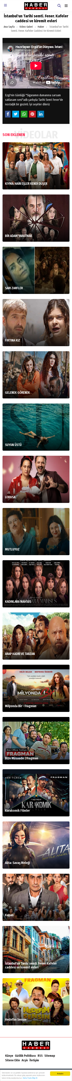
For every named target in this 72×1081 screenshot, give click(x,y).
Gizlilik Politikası (25, 1056)
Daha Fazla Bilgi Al (30, 1078)
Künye (9, 1056)
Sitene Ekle (12, 1060)
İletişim (34, 1060)
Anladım (60, 1073)
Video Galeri (26, 26)
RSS (40, 1056)
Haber (41, 26)
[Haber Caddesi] (36, 1045)
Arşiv (25, 1060)
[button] (66, 5)
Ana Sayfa (9, 26)
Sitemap (49, 1056)
